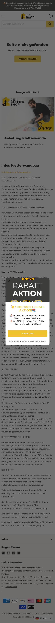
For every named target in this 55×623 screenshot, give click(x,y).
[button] (9, 281)
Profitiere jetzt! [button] (27, 333)
